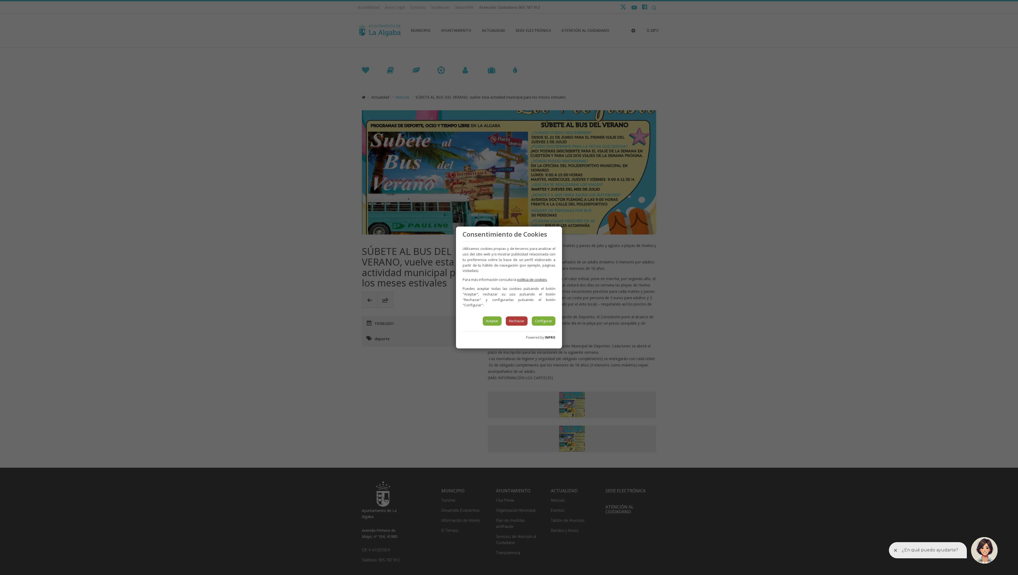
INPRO (550, 337)
